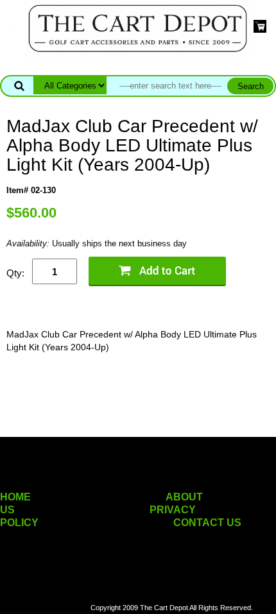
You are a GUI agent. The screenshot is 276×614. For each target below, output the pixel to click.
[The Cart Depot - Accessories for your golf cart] (138, 28)
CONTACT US (207, 522)
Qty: (15, 273)
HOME (15, 496)
